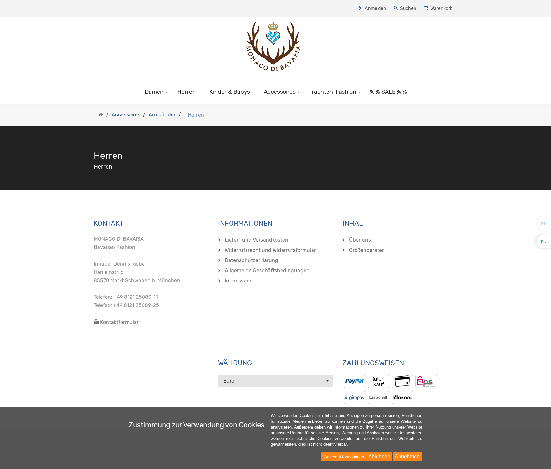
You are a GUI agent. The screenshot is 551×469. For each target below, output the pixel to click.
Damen (155, 91)
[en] (544, 241)
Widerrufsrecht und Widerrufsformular (270, 250)
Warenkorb (441, 8)
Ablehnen (379, 456)
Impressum (238, 281)
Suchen (408, 8)
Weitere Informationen (343, 456)
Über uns (360, 240)
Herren (187, 91)
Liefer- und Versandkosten (256, 240)
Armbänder (162, 115)
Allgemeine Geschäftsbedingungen (267, 270)
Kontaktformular (119, 322)
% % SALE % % (389, 91)
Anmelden (375, 8)
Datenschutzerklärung (251, 260)
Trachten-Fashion (333, 91)
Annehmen (407, 456)
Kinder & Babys (230, 91)
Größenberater (366, 250)
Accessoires (280, 91)
